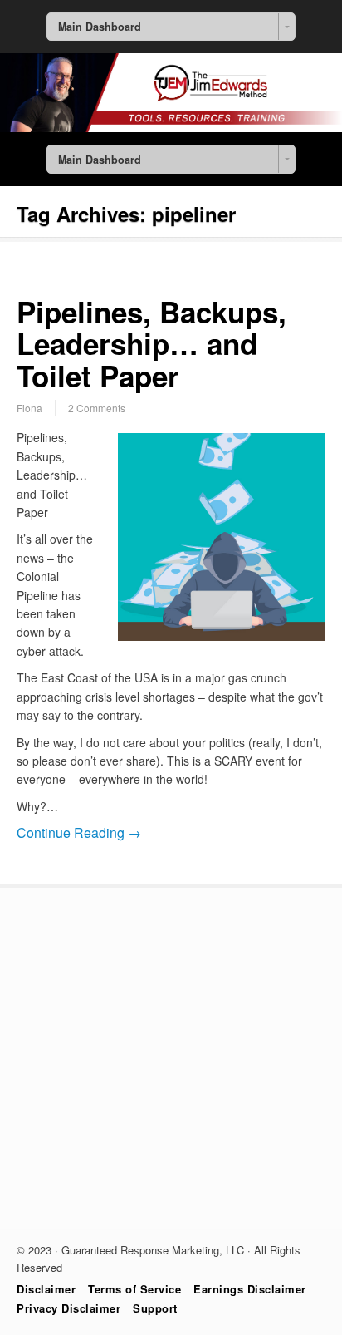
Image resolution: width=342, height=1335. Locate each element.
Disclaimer (46, 1289)
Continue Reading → (79, 832)
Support (155, 1308)
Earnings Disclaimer (249, 1289)
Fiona (29, 408)
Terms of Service (134, 1289)
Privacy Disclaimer (68, 1308)
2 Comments (96, 408)
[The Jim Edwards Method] (171, 127)
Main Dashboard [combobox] (99, 26)
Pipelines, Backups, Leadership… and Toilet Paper (151, 344)
